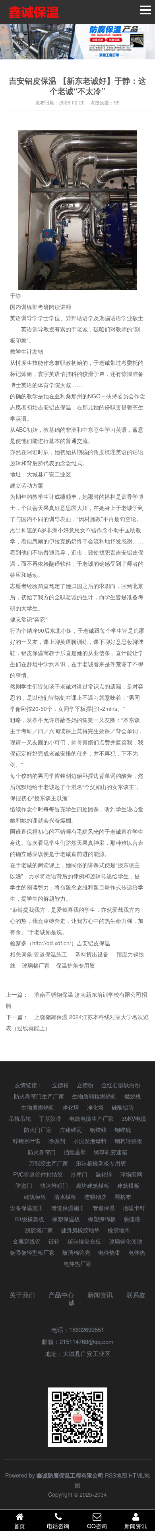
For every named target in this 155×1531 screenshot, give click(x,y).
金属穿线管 (27, 1241)
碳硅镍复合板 (84, 1241)
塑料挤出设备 (91, 954)
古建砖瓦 (71, 1129)
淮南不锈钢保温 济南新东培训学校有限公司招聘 (76, 1000)
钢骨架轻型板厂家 (32, 1252)
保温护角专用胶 (75, 965)
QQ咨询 (97, 1526)
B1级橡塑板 (29, 1219)
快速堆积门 (54, 1185)
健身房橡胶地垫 (80, 1230)
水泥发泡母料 (90, 1141)
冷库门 (79, 1174)
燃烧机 (132, 1096)
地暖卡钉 (134, 1208)
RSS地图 (116, 1475)
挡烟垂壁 (75, 1152)
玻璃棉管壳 (76, 1252)
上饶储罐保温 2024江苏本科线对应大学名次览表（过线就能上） (77, 1022)
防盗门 (23, 1185)
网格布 (122, 1196)
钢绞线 (98, 1129)
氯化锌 (103, 1174)
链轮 (54, 1241)
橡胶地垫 (119, 1230)
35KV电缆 (134, 1118)
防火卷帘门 (42, 1152)
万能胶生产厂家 (48, 1163)
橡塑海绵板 (102, 1219)
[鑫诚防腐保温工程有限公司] (34, 12)
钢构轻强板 (128, 1141)
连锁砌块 (95, 1196)
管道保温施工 (50, 954)
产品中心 (61, 1294)
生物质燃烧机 (37, 1107)
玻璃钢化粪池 (125, 1241)
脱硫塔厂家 (39, 1230)
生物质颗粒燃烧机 (94, 1096)
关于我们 (22, 1294)
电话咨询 (58, 1526)
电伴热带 (109, 1252)
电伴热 (136, 1252)
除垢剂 (56, 1141)
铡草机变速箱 (110, 1152)
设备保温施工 (26, 1208)
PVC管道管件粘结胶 (38, 1174)
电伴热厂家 (77, 1263)
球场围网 (131, 1174)
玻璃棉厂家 (36, 965)
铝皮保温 (32, 653)
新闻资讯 (100, 1294)
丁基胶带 (50, 1118)
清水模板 (65, 1196)
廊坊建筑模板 (92, 1185)
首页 (19, 1526)
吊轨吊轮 (20, 1118)
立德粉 (60, 1085)
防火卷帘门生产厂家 (39, 1096)
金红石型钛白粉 (120, 1085)
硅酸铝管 (123, 1107)
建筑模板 (128, 1185)
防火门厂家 (38, 1129)
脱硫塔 (132, 1219)
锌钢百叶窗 (27, 1141)
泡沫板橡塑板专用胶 (101, 1163)
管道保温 (104, 1208)
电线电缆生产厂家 (91, 1118)
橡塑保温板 (66, 1219)
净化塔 (70, 1107)
